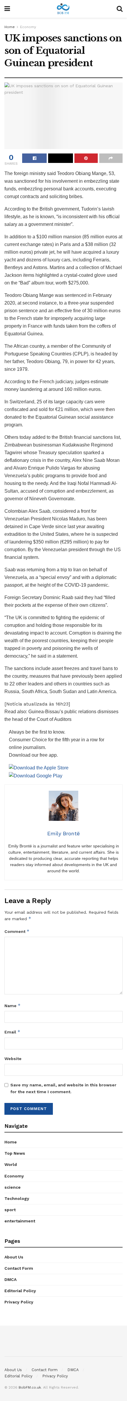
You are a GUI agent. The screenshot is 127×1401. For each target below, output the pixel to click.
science (12, 1187)
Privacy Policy (18, 1302)
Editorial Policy (20, 1290)
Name (12, 1005)
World (10, 1164)
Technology (16, 1198)
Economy (28, 27)
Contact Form (18, 1268)
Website (13, 1058)
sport (10, 1209)
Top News (14, 1153)
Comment (17, 931)
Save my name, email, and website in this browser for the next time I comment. (63, 1088)
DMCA (10, 1279)
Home (9, 27)
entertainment (19, 1221)
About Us (13, 1257)
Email (12, 1032)
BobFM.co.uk (30, 1387)
